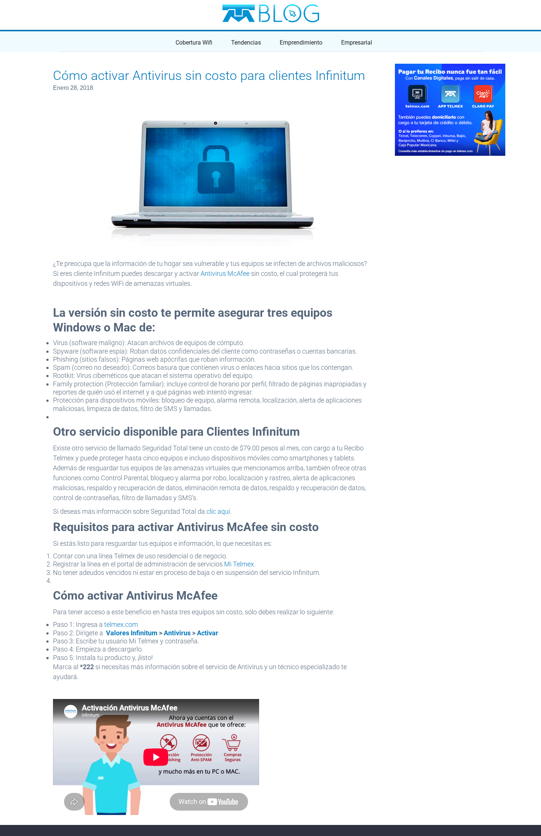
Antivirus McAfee (225, 273)
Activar (207, 633)
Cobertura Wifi (194, 42)
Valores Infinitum (132, 633)
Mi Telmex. (239, 564)
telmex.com (121, 624)
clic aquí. (218, 511)
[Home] (270, 13)
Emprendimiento (301, 42)
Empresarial (356, 42)
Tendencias (246, 42)
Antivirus (177, 633)
